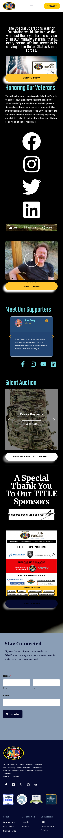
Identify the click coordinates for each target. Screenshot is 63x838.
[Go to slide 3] (34, 525)
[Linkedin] (14, 785)
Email (7, 695)
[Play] (31, 260)
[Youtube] (36, 785)
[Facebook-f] (6, 785)
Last (35, 688)
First (5, 688)
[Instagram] (28, 785)
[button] (31, 6)
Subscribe (12, 714)
